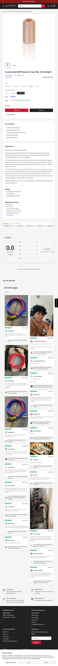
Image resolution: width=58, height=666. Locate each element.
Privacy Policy (36, 658)
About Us (5, 634)
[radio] (8, 86)
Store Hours (6, 636)
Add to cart (17, 110)
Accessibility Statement (37, 624)
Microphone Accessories (13, 213)
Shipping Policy (35, 613)
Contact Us (6, 632)
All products (9, 11)
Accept (29, 662)
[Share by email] (52, 77)
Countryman (8, 75)
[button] (54, 6)
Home (4, 11)
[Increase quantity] (19, 105)
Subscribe (36, 642)
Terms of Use (34, 620)
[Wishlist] (51, 6)
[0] (54, 6)
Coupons (33, 622)
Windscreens (10, 215)
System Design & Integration (10, 641)
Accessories (10, 204)
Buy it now (41, 110)
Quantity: (7, 105)
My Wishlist (6, 638)
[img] (10, 252)
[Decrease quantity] (12, 105)
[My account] (48, 6)
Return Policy (34, 615)
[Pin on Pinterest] (47, 77)
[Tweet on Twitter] (49, 77)
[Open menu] (3, 6)
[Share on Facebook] (44, 77)
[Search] (43, 6)
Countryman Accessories (13, 208)
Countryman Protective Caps (14, 211)
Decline (46, 662)
